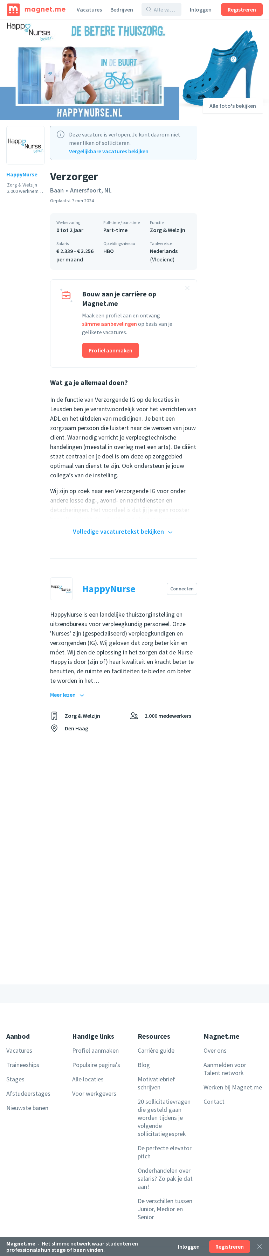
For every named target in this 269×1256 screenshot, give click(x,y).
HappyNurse (21, 174)
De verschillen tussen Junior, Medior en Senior (165, 1209)
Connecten (182, 588)
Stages (15, 1079)
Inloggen (201, 9)
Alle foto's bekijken (232, 105)
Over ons (215, 1050)
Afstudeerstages (28, 1093)
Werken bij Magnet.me (233, 1087)
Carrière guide (156, 1050)
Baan (57, 190)
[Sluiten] (259, 1246)
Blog (144, 1065)
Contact (214, 1101)
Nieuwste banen (27, 1108)
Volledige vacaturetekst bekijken (118, 531)
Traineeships (22, 1065)
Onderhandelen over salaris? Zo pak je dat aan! (165, 1178)
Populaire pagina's (96, 1065)
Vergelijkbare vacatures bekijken (109, 151)
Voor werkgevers (94, 1093)
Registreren (242, 9)
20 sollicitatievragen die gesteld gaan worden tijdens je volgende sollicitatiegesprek (164, 1117)
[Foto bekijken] (89, 69)
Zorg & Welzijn (167, 229)
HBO (108, 250)
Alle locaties (88, 1079)
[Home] (36, 9)
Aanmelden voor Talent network (225, 1069)
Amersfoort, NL (91, 190)
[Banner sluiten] (187, 289)
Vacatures (89, 9)
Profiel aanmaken (110, 350)
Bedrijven (121, 9)
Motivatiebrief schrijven (156, 1083)
